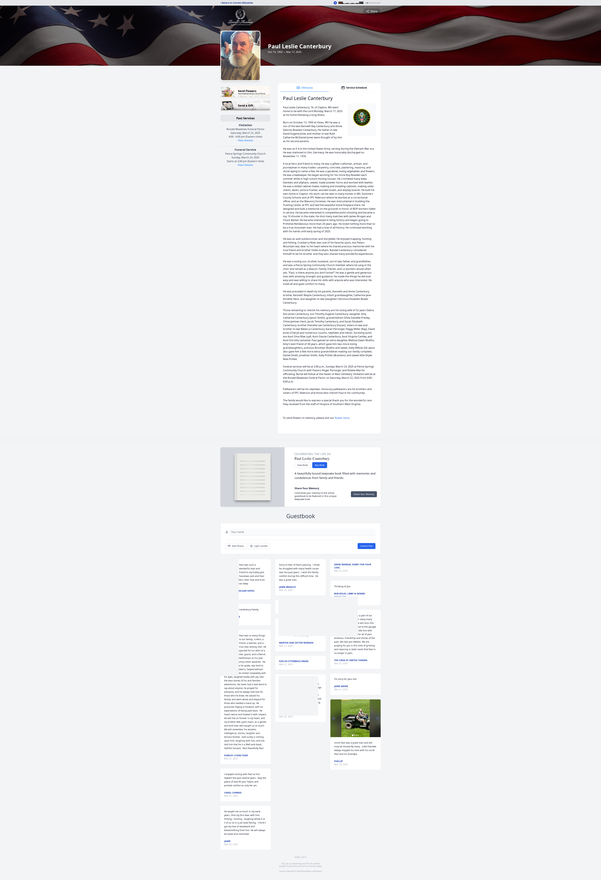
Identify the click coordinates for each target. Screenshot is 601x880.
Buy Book (319, 465)
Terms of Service (309, 866)
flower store (342, 418)
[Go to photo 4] (358, 735)
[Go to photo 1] (352, 735)
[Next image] (377, 718)
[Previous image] (333, 718)
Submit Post (366, 545)
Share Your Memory (364, 494)
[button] (355, 718)
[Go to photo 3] (356, 735)
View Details (245, 140)
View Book (302, 465)
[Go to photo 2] (354, 735)
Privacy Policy (292, 866)
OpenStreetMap (304, 871)
